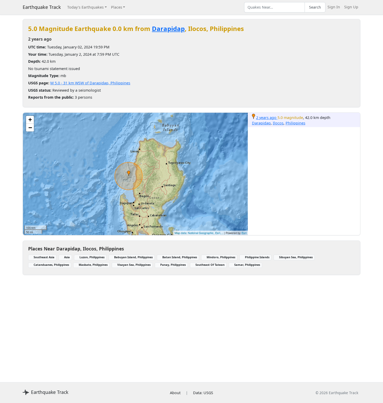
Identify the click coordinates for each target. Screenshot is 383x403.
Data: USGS (203, 392)
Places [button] (116, 7)
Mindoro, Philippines (221, 257)
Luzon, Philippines (91, 257)
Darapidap (168, 28)
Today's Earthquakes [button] (85, 7)
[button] (128, 173)
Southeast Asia (44, 257)
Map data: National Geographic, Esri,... (199, 233)
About (175, 392)
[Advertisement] (179, 325)
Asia (67, 257)
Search (315, 7)
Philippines (295, 123)
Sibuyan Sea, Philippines (296, 257)
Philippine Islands (257, 257)
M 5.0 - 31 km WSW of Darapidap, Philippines (90, 82)
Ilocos (278, 123)
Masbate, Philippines (93, 265)
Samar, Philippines (247, 265)
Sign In (334, 6)
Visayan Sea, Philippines (134, 265)
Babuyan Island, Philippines (133, 257)
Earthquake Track (42, 7)
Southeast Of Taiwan (210, 265)
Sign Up (351, 6)
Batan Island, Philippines (179, 257)
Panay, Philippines (173, 265)
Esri (244, 233)
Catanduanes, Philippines (51, 265)
